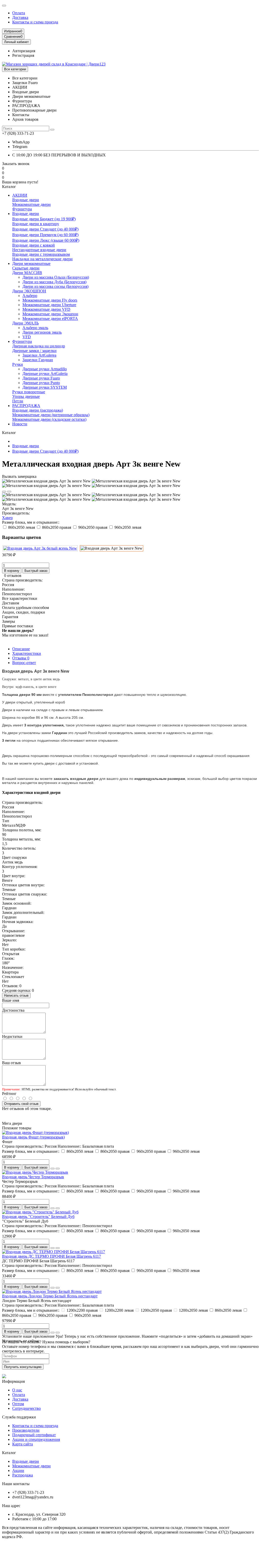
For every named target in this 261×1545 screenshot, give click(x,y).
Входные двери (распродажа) (37, 410)
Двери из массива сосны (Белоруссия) (55, 286)
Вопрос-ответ (24, 662)
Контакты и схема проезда (35, 22)
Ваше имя (10, 1000)
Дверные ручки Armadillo (44, 369)
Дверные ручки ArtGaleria (45, 373)
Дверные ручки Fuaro (41, 378)
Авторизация (23, 51)
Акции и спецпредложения (36, 1439)
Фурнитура (22, 209)
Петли (17, 401)
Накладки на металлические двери (42, 259)
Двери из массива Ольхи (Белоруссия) (55, 277)
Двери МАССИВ (27, 272)
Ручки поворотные (28, 392)
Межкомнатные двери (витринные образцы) (50, 415)
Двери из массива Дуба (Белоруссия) (54, 282)
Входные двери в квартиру (35, 224)
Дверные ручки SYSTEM (44, 387)
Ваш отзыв (11, 1063)
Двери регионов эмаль (42, 332)
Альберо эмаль (35, 328)
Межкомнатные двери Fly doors (49, 300)
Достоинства (13, 1010)
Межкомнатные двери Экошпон (50, 314)
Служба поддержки (19, 1417)
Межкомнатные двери (31, 204)
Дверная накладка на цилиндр (38, 346)
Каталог (9, 1453)
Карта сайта (22, 1444)
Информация (13, 1381)
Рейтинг (9, 1093)
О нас (17, 1390)
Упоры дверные (26, 396)
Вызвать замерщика (19, 476)
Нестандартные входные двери (39, 250)
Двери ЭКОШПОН (29, 291)
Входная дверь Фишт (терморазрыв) (33, 1137)
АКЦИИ (19, 195)
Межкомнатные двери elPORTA (50, 318)
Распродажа (22, 1475)
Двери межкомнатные (31, 263)
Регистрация (23, 55)
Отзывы (20, 658)
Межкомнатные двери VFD (46, 309)
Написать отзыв (16, 995)
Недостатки (12, 1036)
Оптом (18, 1404)
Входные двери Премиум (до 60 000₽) (45, 235)
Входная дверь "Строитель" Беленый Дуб (38, 1216)
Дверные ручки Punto (41, 383)
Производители (26, 1430)
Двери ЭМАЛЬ (25, 323)
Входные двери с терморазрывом (41, 254)
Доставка (20, 17)
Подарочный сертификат (34, 1435)
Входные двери (25, 200)
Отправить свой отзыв (21, 1104)
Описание (21, 649)
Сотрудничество (26, 1408)
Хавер (7, 518)
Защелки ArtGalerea (39, 355)
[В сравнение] (9, 491)
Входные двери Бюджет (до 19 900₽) (44, 219)
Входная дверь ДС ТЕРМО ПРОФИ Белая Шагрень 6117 (51, 1256)
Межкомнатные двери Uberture (49, 305)
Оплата (18, 13)
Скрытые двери (26, 268)
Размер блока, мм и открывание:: (30, 522)
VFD (26, 337)
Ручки (17, 364)
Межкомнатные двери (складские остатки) (49, 419)
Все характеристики (19, 598)
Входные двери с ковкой (33, 245)
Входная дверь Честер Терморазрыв (33, 1177)
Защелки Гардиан (37, 360)
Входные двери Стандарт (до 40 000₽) (45, 229)
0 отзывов (12, 575)
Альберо (29, 295)
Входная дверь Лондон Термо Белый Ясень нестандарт (50, 1296)
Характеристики (26, 653)
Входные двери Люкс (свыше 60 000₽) (45, 240)
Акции (18, 1470)
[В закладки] (4, 491)
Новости (19, 424)
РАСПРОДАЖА (26, 405)
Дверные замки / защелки (34, 350)
